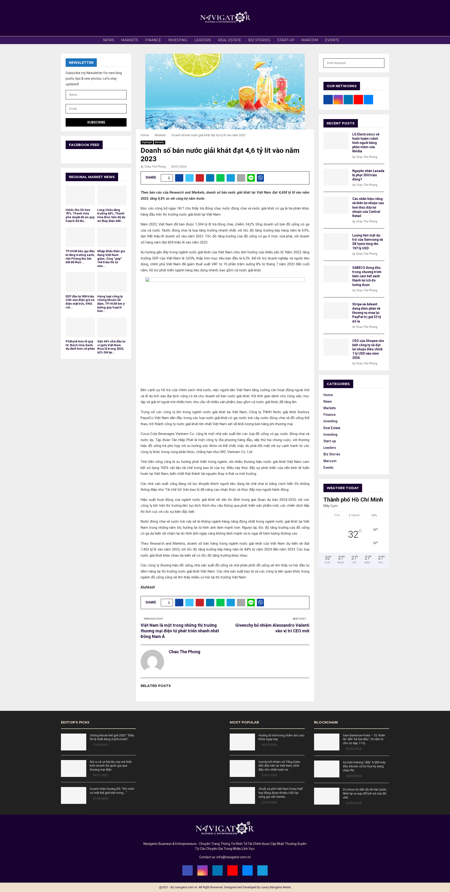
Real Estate (229, 40)
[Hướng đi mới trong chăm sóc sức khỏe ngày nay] (242, 742)
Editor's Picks (75, 722)
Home (328, 395)
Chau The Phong (155, 166)
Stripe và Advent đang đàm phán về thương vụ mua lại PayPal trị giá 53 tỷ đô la (366, 312)
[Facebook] (187, 870)
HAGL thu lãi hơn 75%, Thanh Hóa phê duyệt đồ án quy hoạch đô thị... (80, 215)
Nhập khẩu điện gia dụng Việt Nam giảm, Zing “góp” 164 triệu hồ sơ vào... (111, 258)
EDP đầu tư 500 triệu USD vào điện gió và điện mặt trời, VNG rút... (80, 302)
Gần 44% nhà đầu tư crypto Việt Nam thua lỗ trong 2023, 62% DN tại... (111, 347)
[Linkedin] (217, 870)
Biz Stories (259, 40)
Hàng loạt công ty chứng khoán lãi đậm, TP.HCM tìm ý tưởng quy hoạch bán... (111, 304)
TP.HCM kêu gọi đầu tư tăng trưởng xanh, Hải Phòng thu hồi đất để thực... (80, 256)
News (108, 40)
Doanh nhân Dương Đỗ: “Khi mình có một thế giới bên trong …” (112, 791)
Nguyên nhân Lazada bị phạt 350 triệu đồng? (368, 175)
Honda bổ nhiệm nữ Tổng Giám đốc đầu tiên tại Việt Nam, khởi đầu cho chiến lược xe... (279, 766)
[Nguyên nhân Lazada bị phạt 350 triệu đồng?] (336, 177)
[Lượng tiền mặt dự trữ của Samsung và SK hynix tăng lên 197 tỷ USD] (336, 241)
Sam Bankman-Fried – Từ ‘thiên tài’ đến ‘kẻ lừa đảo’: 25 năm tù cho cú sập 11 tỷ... (364, 739)
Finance (153, 40)
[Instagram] (202, 870)
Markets (129, 40)
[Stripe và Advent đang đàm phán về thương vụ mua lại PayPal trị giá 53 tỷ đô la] (336, 310)
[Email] (247, 870)
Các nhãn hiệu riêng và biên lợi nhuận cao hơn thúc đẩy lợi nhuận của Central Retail (368, 207)
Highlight (147, 142)
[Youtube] (232, 870)
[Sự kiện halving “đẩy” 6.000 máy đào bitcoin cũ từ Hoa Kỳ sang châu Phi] (326, 769)
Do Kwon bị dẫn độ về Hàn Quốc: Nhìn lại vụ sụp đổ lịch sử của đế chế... (365, 793)
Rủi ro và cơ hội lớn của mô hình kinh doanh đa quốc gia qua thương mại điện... (111, 766)
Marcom (309, 40)
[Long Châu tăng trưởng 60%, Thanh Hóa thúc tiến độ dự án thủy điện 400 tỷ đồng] (112, 195)
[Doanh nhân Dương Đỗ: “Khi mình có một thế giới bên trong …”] (73, 795)
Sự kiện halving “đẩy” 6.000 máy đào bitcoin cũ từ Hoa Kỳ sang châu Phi (364, 766)
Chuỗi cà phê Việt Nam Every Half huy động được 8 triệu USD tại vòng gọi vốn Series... (281, 792)
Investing (177, 40)
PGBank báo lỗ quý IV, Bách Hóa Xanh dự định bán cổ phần (80, 345)
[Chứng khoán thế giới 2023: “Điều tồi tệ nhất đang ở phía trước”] (73, 742)
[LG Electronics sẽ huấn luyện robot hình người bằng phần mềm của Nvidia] (336, 140)
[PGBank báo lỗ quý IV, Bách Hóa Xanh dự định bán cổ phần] (80, 327)
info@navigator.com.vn (234, 857)
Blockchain (326, 722)
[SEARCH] (379, 63)
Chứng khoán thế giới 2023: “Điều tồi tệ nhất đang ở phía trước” (112, 737)
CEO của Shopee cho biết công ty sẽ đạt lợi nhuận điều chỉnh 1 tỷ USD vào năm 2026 (368, 349)
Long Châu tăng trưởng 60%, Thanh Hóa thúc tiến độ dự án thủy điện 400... (111, 215)
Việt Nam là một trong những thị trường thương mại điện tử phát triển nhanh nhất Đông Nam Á (180, 631)
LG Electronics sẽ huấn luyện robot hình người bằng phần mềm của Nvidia (365, 142)
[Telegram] (262, 870)
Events (332, 40)
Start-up (285, 40)
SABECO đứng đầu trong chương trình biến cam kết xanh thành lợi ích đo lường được (366, 276)
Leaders (202, 40)
